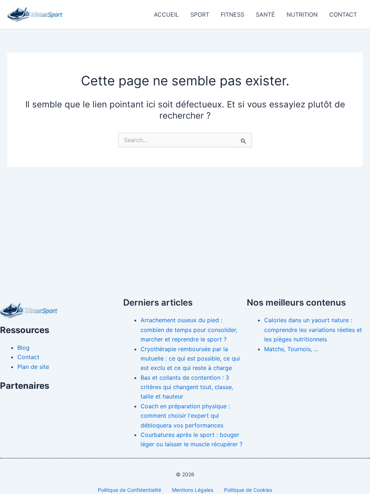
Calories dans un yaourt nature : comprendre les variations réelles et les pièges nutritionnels (313, 329)
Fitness (232, 14)
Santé (265, 14)
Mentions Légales (192, 490)
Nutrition (302, 14)
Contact (343, 14)
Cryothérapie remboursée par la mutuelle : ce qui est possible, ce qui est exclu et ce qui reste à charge (190, 358)
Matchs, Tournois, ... (291, 349)
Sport (199, 14)
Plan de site (33, 366)
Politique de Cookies (248, 490)
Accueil (166, 14)
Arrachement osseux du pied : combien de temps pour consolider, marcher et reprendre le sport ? (189, 329)
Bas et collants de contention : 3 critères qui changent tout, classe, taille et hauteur (187, 387)
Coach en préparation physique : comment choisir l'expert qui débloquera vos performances (185, 416)
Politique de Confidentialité (129, 490)
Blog (23, 347)
